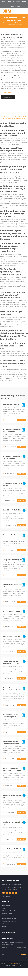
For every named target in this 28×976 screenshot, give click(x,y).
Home (4, 23)
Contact (18, 6)
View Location (21, 420)
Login (9, 6)
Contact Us (6, 924)
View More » (7, 92)
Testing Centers (19, 23)
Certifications (14, 1)
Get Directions (8, 97)
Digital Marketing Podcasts (10, 921)
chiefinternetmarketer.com (11, 889)
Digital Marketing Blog (9, 918)
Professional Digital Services (11, 910)
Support (13, 6)
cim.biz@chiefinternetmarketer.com (13, 887)
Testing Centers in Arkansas (14, 24)
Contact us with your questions (11, 942)
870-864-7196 (6, 115)
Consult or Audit (7, 913)
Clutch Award (6, 905)
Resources (10, 23)
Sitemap (5, 926)
